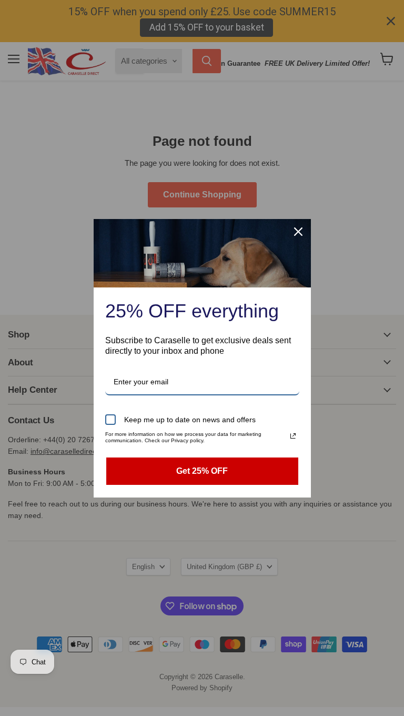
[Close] (298, 231)
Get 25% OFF (202, 470)
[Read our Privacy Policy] (293, 436)
